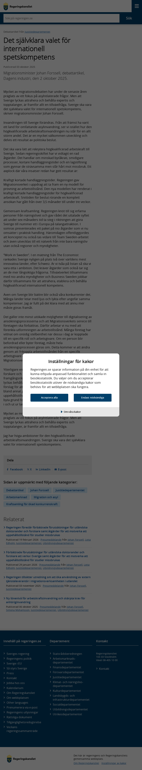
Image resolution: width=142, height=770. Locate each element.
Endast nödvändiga (92, 397)
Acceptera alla (49, 397)
